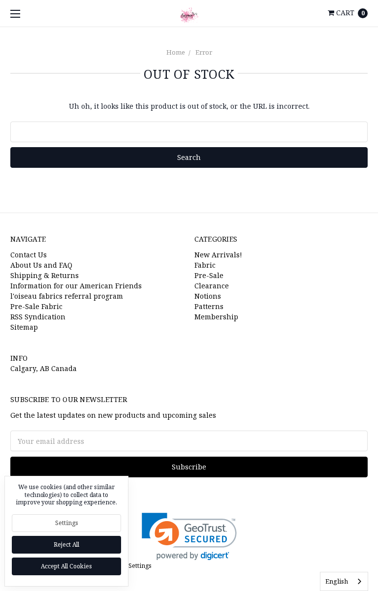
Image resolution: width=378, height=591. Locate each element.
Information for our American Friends (76, 285)
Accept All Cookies (66, 566)
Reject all (66, 544)
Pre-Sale (208, 275)
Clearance (211, 285)
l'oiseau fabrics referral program (66, 296)
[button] (189, 536)
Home (175, 52)
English (336, 581)
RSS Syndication (37, 316)
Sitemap (24, 327)
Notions (207, 296)
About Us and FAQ (41, 265)
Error (203, 52)
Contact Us (28, 254)
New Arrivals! (218, 254)
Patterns (208, 306)
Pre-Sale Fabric (36, 306)
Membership (216, 316)
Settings (66, 523)
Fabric (205, 265)
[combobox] (344, 581)
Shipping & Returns (44, 275)
